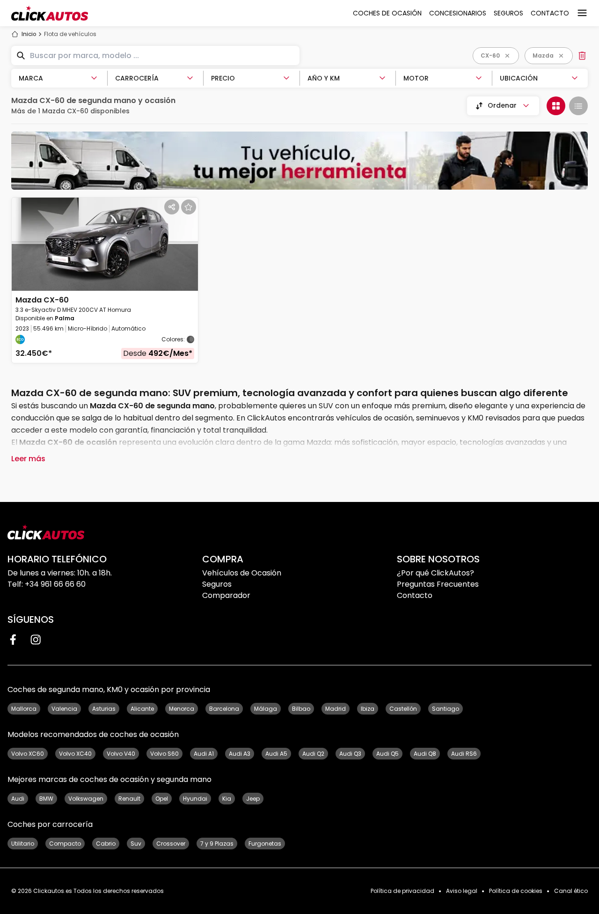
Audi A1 (204, 754)
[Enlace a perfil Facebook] (13, 639)
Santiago (445, 709)
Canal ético (571, 891)
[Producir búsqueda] (20, 55)
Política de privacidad (402, 891)
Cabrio (106, 844)
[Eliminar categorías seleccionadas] (582, 55)
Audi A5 (276, 754)
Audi (17, 799)
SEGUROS (508, 13)
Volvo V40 (121, 754)
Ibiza (367, 709)
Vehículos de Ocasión (241, 573)
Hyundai (195, 799)
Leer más (28, 458)
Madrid (335, 709)
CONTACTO (550, 13)
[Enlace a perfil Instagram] (35, 639)
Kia (226, 799)
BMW (46, 799)
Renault (129, 799)
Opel (161, 799)
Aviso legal (461, 891)
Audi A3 (239, 754)
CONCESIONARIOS (457, 13)
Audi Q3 (350, 754)
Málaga (265, 709)
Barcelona (224, 709)
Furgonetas (264, 844)
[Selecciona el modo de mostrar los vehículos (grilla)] (556, 105)
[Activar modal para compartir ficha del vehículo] (171, 206)
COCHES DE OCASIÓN (387, 13)
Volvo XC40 (75, 754)
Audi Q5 (387, 754)
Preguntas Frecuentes (438, 584)
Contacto (414, 595)
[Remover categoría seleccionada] (561, 55)
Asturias (104, 709)
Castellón (403, 709)
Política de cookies (515, 891)
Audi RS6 (464, 754)
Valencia (64, 709)
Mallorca (24, 709)
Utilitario (22, 844)
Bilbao (301, 709)
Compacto (65, 844)
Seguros (217, 584)
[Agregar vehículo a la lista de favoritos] (188, 206)
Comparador (226, 595)
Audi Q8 (425, 754)
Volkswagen (85, 799)
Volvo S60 (164, 754)
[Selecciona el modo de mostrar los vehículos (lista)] (578, 105)
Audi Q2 (313, 754)
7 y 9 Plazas (217, 844)
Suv (136, 844)
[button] (104, 280)
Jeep (253, 799)
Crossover (170, 844)
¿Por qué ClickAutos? (435, 573)
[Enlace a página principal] (49, 13)
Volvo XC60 (27, 754)
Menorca (181, 709)
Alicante (142, 709)
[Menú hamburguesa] (582, 13)
